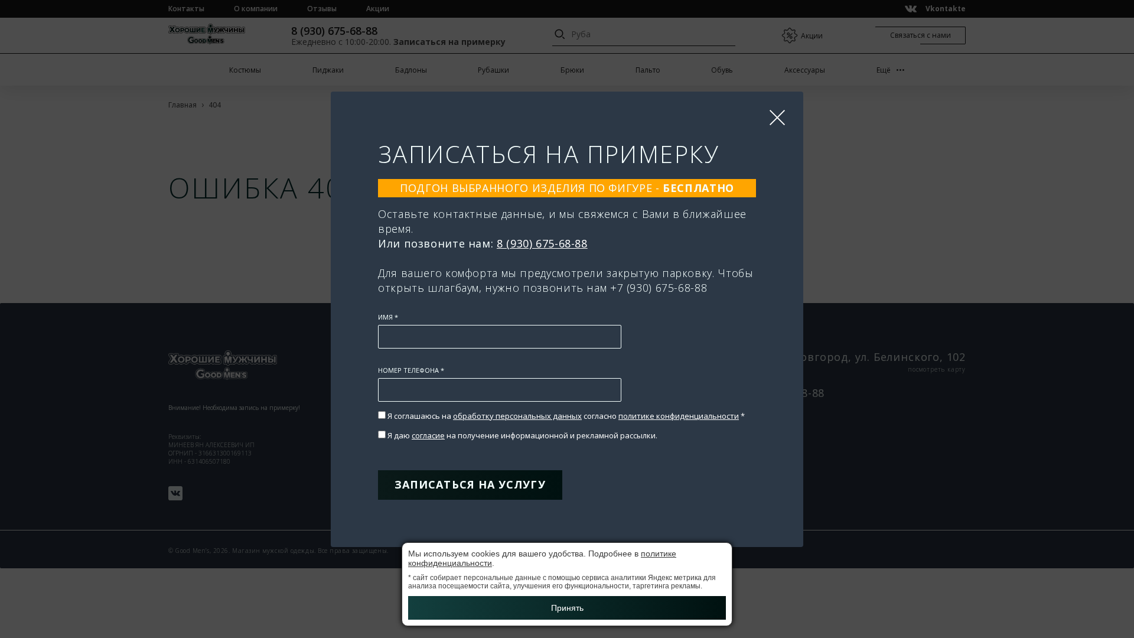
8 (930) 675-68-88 (542, 243)
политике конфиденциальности (678, 416)
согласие (428, 435)
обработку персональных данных (517, 416)
